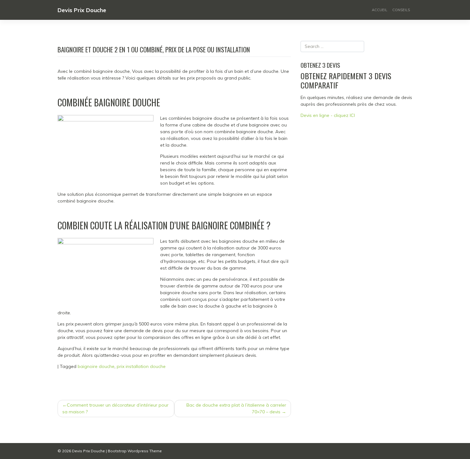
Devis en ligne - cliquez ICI (328, 115)
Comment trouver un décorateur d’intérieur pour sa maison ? (115, 408)
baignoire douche (96, 366)
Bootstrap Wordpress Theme (135, 450)
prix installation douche (141, 366)
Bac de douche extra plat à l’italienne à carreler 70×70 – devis (236, 408)
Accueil (379, 10)
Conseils (401, 10)
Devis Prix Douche (82, 9)
